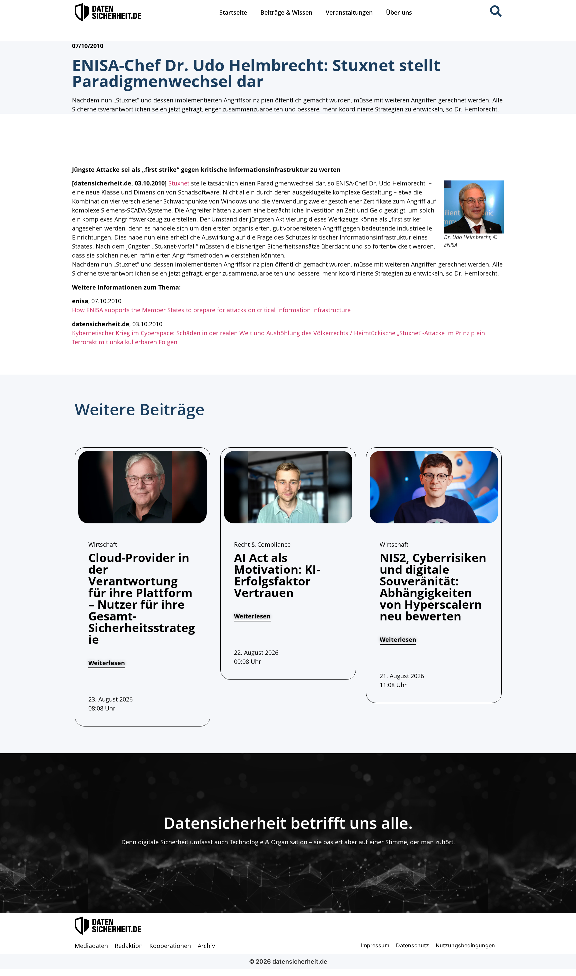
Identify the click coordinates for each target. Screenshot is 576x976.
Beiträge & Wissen (286, 12)
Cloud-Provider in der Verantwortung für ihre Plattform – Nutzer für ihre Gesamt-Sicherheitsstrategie (141, 598)
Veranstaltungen (349, 12)
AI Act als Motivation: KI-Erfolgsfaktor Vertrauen (277, 575)
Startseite (233, 12)
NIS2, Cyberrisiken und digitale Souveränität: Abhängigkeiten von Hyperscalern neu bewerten (433, 587)
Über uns (399, 12)
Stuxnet (178, 183)
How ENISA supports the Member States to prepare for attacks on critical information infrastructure (211, 310)
